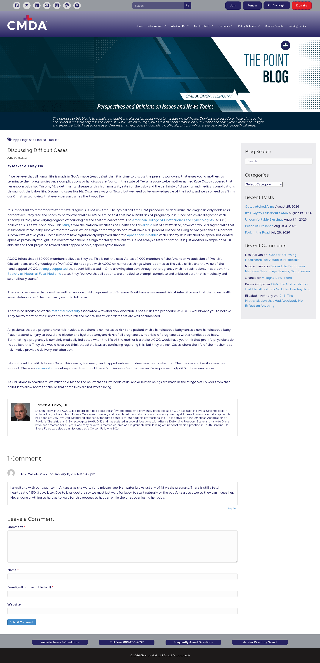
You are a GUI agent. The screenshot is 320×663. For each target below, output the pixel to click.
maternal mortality (65, 311)
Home (139, 26)
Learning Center (296, 26)
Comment (16, 527)
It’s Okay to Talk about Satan (266, 213)
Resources (224, 26)
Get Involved (201, 26)
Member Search (274, 26)
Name (13, 570)
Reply (231, 508)
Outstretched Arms (259, 206)
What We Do (178, 26)
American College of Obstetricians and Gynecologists (173, 220)
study (66, 225)
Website (14, 604)
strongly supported (53, 269)
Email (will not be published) (30, 587)
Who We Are (154, 26)
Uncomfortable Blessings (264, 219)
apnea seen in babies (142, 235)
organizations (46, 368)
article (147, 225)
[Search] (187, 5)
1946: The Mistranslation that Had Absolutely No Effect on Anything (274, 301)
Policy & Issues (247, 26)
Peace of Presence (259, 226)
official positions (179, 125)
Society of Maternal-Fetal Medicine (34, 274)
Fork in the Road (257, 232)
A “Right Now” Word (277, 278)
